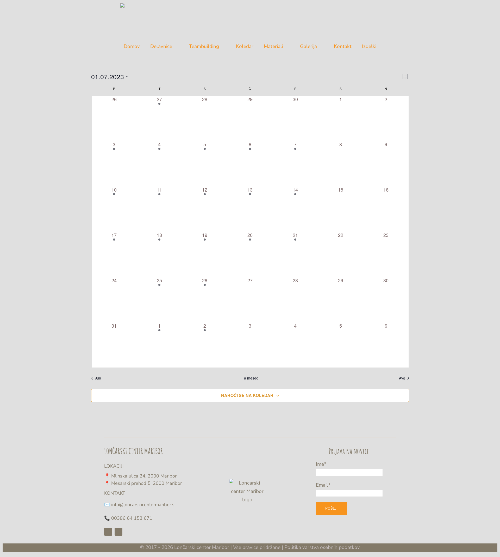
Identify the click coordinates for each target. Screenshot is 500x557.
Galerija (308, 46)
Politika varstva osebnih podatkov (322, 547)
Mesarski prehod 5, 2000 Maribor (146, 483)
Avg (402, 378)
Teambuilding (204, 46)
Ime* (321, 464)
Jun (98, 378)
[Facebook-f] (108, 532)
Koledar (244, 46)
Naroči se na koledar (247, 395)
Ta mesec (250, 378)
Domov (132, 46)
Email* (323, 485)
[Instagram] (119, 532)
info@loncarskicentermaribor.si (143, 504)
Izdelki (369, 46)
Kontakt (343, 46)
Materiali (273, 46)
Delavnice (161, 46)
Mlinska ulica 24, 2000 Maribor (144, 476)
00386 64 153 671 (131, 518)
